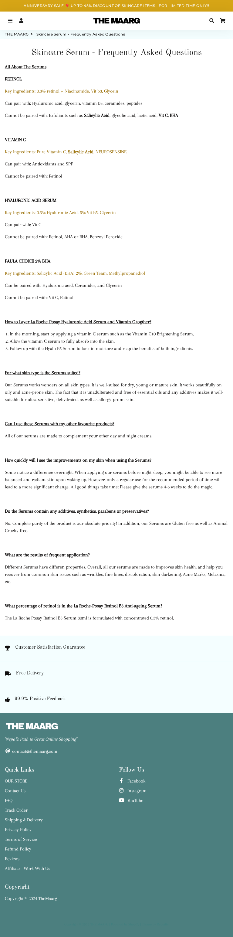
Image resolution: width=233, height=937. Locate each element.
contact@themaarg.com (34, 751)
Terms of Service (21, 839)
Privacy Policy (18, 829)
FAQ (8, 800)
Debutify (163, 924)
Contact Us (15, 790)
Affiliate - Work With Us (27, 868)
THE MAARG (17, 34)
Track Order (16, 810)
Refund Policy (18, 849)
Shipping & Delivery (24, 820)
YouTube (134, 800)
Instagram (136, 790)
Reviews (12, 858)
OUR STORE (16, 781)
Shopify (133, 924)
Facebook (135, 781)
